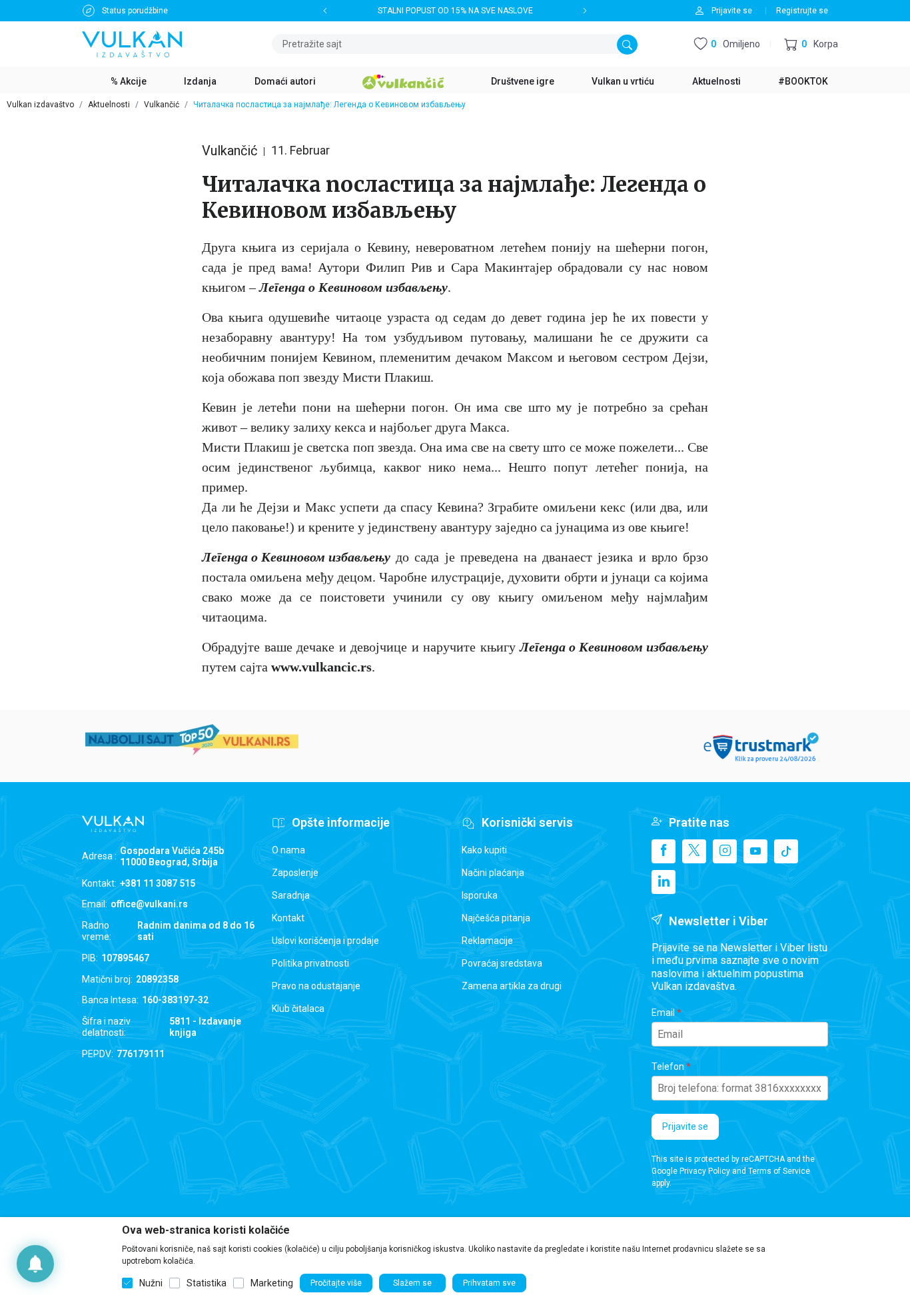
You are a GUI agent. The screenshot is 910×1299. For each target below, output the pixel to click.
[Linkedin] (664, 882)
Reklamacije (487, 940)
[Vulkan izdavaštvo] (132, 43)
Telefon (668, 1066)
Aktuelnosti (109, 104)
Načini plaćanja (493, 872)
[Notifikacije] (35, 1263)
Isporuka (480, 895)
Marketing (271, 1283)
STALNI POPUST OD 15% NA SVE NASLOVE (455, 10)
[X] (694, 851)
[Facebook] (664, 851)
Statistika (207, 1283)
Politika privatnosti (310, 963)
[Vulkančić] (403, 80)
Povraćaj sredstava (502, 963)
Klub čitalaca (298, 1008)
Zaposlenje (295, 872)
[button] (811, 44)
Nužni (151, 1283)
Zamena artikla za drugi (512, 986)
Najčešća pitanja (496, 918)
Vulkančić (161, 104)
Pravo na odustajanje (316, 986)
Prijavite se (685, 1126)
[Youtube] (755, 851)
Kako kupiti (484, 850)
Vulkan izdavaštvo (40, 104)
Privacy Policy (705, 1171)
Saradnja (291, 895)
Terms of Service (779, 1171)
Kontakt (288, 918)
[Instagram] (725, 851)
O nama (288, 850)
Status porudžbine (135, 10)
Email (663, 1012)
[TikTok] (786, 851)
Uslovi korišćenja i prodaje (325, 940)
